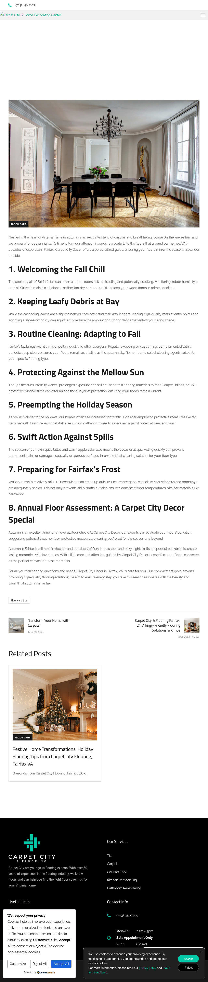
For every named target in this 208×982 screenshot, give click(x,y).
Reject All (40, 964)
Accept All (61, 964)
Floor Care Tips (19, 600)
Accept (188, 958)
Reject (188, 967)
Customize (18, 964)
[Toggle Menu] (202, 15)
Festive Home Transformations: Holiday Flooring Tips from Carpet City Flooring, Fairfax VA (53, 756)
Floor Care (18, 224)
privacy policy (147, 967)
